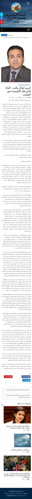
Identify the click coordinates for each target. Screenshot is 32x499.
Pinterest (7, 376)
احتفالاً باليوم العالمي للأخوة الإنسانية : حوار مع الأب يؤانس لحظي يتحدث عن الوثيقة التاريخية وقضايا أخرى (17, 476)
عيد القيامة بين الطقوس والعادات (20, 450)
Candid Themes (21, 495)
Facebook (25, 376)
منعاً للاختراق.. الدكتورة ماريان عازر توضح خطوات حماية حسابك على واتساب (18, 427)
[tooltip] (1, 14)
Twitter (16, 376)
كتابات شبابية (27, 84)
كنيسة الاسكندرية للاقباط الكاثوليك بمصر (16, 18)
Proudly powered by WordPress (14, 493)
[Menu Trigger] (28, 3)
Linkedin (26, 380)
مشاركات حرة (21, 84)
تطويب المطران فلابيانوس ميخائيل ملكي (17, 389)
